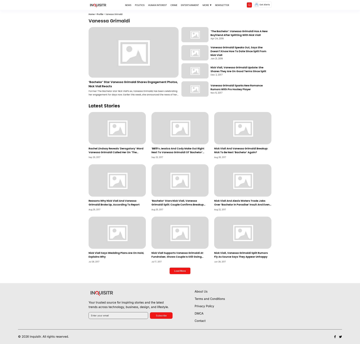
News (128, 5)
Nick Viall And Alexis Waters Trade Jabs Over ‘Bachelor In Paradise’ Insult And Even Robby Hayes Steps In (242, 204)
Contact (200, 321)
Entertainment (190, 5)
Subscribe (161, 315)
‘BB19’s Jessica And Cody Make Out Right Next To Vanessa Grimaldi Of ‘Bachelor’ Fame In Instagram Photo (177, 152)
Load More (180, 270)
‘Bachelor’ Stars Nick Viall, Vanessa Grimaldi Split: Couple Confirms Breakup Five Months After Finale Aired (177, 204)
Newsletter (222, 5)
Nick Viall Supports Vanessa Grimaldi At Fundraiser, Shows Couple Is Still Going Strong (177, 256)
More (205, 5)
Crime (173, 5)
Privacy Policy (204, 306)
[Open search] (249, 4)
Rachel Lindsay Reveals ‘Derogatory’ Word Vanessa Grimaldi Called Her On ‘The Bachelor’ (116, 152)
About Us (201, 291)
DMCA (199, 313)
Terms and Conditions (210, 299)
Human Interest (157, 5)
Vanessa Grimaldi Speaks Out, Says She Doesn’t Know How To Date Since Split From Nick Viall (238, 51)
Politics (140, 5)
